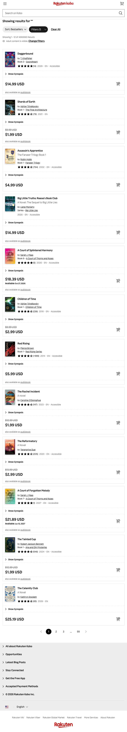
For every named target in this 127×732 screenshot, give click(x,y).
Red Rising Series (34, 351)
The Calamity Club (28, 588)
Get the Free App (15, 678)
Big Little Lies (31, 210)
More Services (91, 717)
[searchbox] (61, 13)
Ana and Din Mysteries (36, 547)
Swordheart (32, 61)
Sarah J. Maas (26, 255)
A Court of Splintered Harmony (35, 250)
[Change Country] (6, 707)
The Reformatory (27, 441)
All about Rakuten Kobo (19, 646)
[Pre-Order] (118, 281)
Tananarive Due (27, 449)
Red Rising (24, 343)
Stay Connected (15, 670)
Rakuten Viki (18, 717)
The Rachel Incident (29, 391)
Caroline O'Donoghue (30, 400)
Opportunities (14, 654)
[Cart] (122, 3)
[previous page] (41, 631)
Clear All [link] (55, 29)
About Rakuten (108, 717)
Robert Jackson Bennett (32, 544)
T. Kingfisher (26, 58)
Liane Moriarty (27, 207)
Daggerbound (25, 53)
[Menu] (5, 3)
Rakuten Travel (74, 717)
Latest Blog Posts (16, 662)
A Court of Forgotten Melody (34, 490)
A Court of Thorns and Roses (39, 258)
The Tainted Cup (27, 539)
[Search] (120, 13)
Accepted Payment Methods (22, 686)
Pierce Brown (27, 348)
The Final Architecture (36, 109)
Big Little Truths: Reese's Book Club (37, 198)
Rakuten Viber (33, 717)
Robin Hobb (26, 159)
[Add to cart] (118, 84)
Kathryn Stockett (28, 597)
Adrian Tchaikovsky (29, 106)
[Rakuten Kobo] (64, 4)
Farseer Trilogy (33, 162)
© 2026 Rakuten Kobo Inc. (20, 694)
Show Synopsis (15, 74)
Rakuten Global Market (54, 717)
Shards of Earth (26, 101)
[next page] (86, 631)
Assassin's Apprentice (30, 150)
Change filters (36, 41)
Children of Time (27, 298)
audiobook (25, 92)
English (20, 706)
